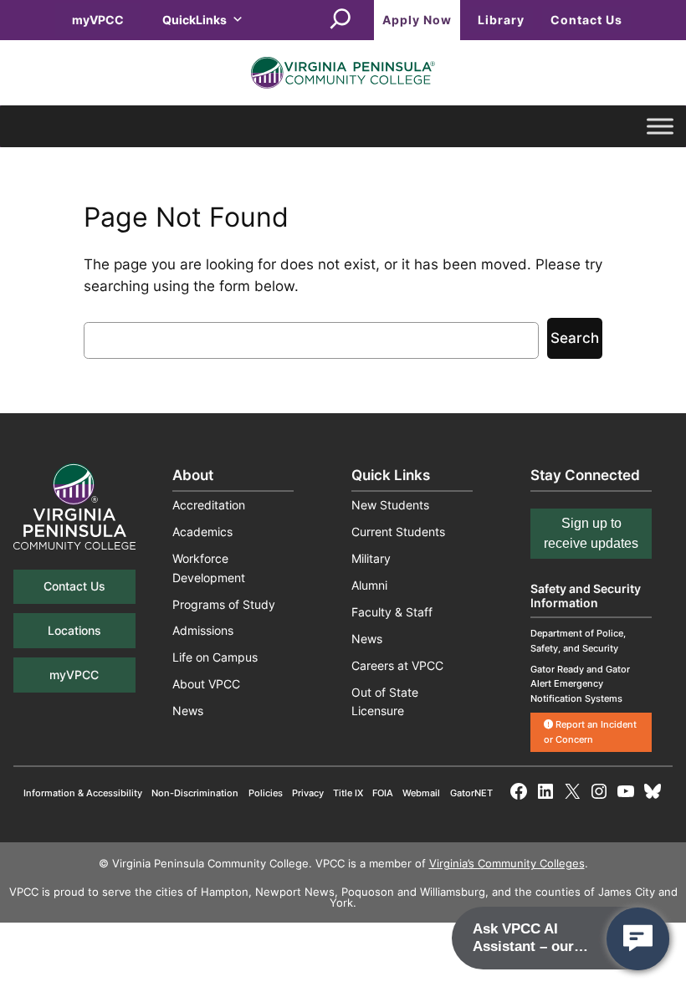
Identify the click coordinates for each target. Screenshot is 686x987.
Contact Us (586, 20)
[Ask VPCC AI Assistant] (638, 939)
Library (501, 20)
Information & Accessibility (82, 793)
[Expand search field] (340, 20)
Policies (265, 793)
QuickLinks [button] (194, 20)
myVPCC (98, 20)
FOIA (382, 793)
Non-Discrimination (194, 793)
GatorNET (471, 793)
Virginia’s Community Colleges (507, 863)
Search (574, 338)
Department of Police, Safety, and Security (578, 640)
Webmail (421, 793)
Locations (74, 630)
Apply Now (417, 20)
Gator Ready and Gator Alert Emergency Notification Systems (580, 683)
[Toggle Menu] (660, 126)
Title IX (348, 793)
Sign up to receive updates (591, 533)
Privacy (308, 793)
